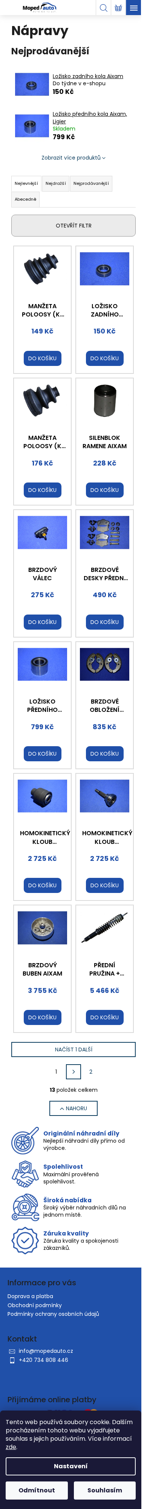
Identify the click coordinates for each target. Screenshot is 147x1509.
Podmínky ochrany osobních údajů (53, 1314)
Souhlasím (104, 1490)
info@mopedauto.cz (46, 1351)
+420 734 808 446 (43, 1360)
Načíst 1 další (73, 1049)
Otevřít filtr (74, 225)
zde (11, 1447)
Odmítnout (36, 1490)
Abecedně (25, 199)
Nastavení (71, 1466)
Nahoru (76, 1108)
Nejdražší (56, 183)
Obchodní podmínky (35, 1305)
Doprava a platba (30, 1296)
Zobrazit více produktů (71, 157)
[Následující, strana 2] (73, 1071)
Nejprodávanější (91, 183)
